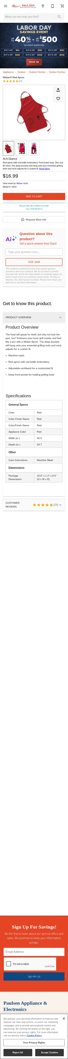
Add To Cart (34, 196)
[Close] (64, 1018)
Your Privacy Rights (34, 1042)
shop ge (34, 62)
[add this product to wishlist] (58, 98)
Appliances (8, 72)
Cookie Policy (34, 1035)
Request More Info (36, 219)
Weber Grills (22, 183)
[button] (5, 6)
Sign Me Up (34, 976)
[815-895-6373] (52, 6)
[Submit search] (59, 17)
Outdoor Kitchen (37, 72)
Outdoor (21, 72)
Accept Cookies (49, 1052)
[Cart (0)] (62, 6)
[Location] (43, 6)
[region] (34, 1036)
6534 (14, 187)
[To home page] (24, 6)
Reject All (18, 1052)
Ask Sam (34, 261)
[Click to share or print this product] (58, 90)
